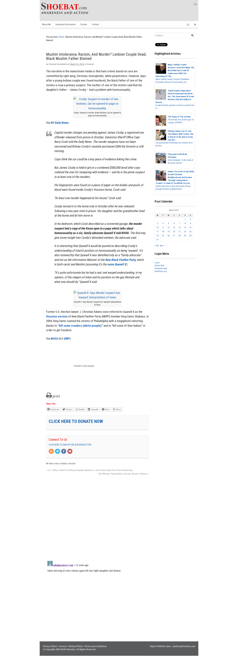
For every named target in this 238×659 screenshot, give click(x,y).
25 (163, 235)
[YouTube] (70, 451)
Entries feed (159, 265)
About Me (46, 24)
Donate (83, 24)
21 (180, 231)
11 (163, 227)
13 (174, 227)
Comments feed (161, 268)
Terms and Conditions (95, 646)
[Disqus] (97, 516)
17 (158, 231)
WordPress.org (161, 271)
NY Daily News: (60, 123)
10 (158, 227)
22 (185, 231)
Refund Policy (76, 646)
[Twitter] (57, 451)
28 (180, 235)
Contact (95, 24)
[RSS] (51, 451)
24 (158, 235)
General (90, 64)
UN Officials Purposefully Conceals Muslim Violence (123, 474)
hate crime (54, 463)
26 (169, 235)
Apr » (162, 246)
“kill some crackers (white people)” (80, 325)
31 (158, 240)
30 (190, 235)
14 (180, 227)
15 (185, 227)
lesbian (63, 463)
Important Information (66, 24)
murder (72, 463)
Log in (157, 262)
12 (169, 227)
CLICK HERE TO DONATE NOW (76, 421)
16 (190, 227)
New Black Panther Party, (120, 260)
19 (169, 231)
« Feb (157, 246)
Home (61, 37)
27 (174, 235)
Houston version (57, 316)
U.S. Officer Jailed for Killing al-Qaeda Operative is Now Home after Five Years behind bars (90, 470)
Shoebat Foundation (58, 64)
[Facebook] (64, 451)
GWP (67, 338)
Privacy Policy (50, 646)
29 (185, 235)
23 (190, 231)
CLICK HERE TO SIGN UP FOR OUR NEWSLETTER (70, 444)
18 (163, 231)
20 (174, 231)
